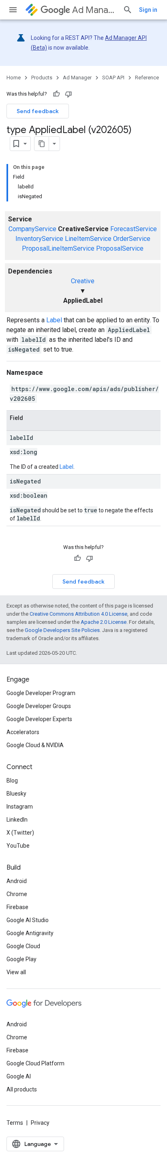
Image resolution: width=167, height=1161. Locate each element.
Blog (12, 780)
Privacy (40, 1122)
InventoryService (39, 239)
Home (13, 77)
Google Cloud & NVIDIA (35, 745)
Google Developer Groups (38, 706)
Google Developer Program (40, 693)
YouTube (18, 845)
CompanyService (32, 229)
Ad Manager (94, 9)
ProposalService (119, 248)
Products (41, 77)
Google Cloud (23, 946)
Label (54, 320)
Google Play (21, 959)
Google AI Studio (27, 920)
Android (16, 881)
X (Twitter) (20, 832)
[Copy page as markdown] (41, 144)
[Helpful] (56, 94)
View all (16, 972)
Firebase (17, 907)
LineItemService (88, 239)
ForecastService (133, 229)
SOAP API (113, 77)
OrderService (131, 239)
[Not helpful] (68, 94)
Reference (147, 77)
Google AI (18, 1076)
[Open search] (128, 10)
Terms (14, 1122)
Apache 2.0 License (103, 622)
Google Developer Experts (39, 719)
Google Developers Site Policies (62, 630)
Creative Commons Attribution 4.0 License (78, 614)
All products (21, 1089)
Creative (82, 281)
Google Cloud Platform (35, 1063)
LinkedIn (17, 819)
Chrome (16, 894)
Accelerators (22, 732)
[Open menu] (13, 10)
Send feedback (38, 111)
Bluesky (16, 793)
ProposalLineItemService (58, 248)
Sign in (148, 10)
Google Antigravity (30, 933)
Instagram (19, 806)
